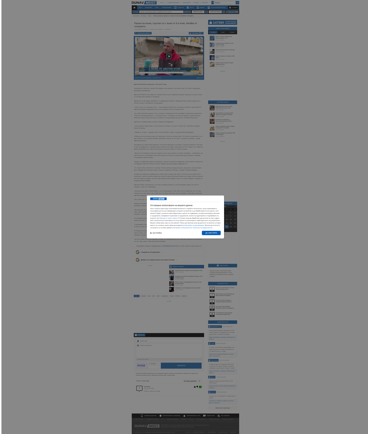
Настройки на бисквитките (182, 228)
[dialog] (185, 216)
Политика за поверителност (203, 228)
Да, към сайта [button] (211, 233)
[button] (156, 233)
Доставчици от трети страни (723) (169, 218)
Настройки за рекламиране (194, 225)
